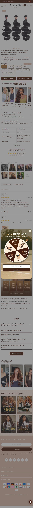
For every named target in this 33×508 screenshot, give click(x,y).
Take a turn (17, 270)
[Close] (30, 231)
